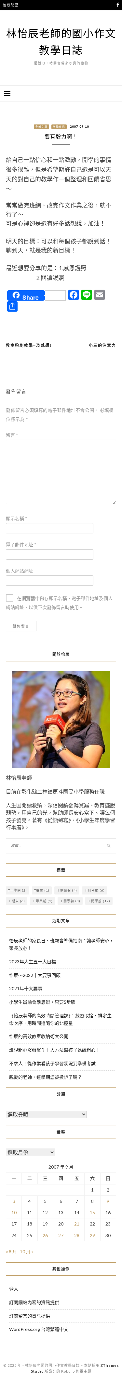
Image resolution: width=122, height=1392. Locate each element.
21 (76, 1223)
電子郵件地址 (21, 544)
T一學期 (17, 890)
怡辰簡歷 (10, 5)
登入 (13, 1288)
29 (92, 1235)
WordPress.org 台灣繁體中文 (38, 1329)
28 (76, 1235)
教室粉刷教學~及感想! (29, 345)
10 (14, 1212)
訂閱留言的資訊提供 (29, 1316)
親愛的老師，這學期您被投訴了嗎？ (45, 1077)
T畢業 (41, 890)
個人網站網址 (19, 570)
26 (45, 1235)
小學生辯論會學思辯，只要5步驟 (42, 1002)
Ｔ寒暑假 (67, 890)
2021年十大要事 (25, 988)
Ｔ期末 (16, 901)
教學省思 (59, 126)
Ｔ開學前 (99, 901)
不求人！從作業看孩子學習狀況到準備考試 (52, 1063)
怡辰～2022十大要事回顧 (35, 975)
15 (92, 1212)
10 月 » (27, 1251)
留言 (12, 435)
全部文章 (41, 126)
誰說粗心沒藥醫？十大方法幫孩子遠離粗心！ (54, 1050)
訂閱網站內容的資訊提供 (34, 1302)
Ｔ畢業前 (42, 901)
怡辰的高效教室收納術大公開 (38, 1036)
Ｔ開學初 (70, 901)
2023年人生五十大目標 (32, 961)
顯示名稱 (16, 518)
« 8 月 (11, 1251)
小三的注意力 (102, 345)
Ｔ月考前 (94, 890)
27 (60, 1235)
